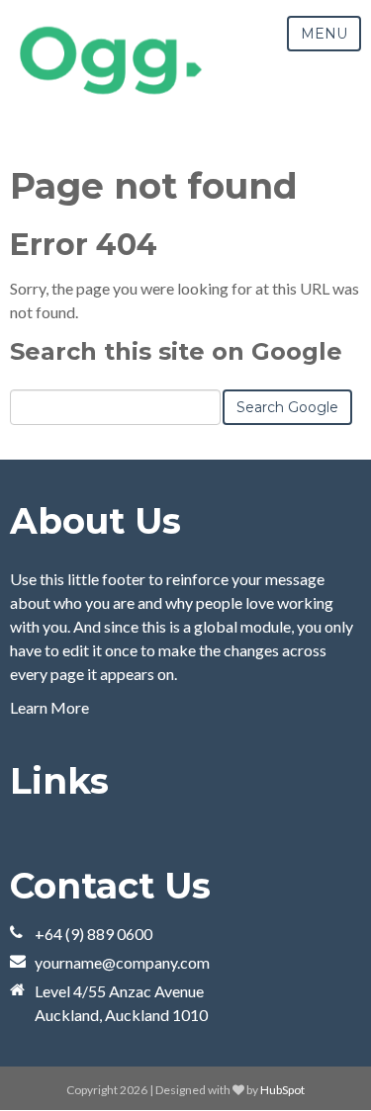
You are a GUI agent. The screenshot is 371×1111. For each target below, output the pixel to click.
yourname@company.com (122, 962)
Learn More (49, 707)
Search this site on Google (176, 351)
